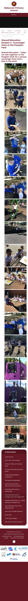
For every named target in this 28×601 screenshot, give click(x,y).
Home (2, 30)
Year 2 (18, 32)
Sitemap (6, 538)
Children (10, 30)
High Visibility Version (7, 536)
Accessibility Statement (19, 536)
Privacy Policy (13, 538)
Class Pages (18, 30)
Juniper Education (20, 534)
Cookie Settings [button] (20, 538)
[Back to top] (14, 541)
